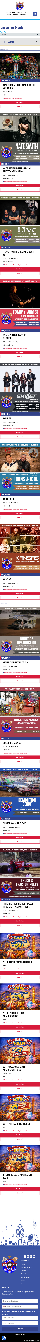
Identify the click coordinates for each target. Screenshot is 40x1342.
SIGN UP (20, 1329)
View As (3, 32)
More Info (20, 106)
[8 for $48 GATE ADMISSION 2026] (20, 1158)
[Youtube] (34, 1256)
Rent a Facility (25, 1277)
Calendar (24, 1274)
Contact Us (24, 1271)
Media (23, 1280)
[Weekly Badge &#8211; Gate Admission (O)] (20, 996)
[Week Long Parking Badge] (20, 946)
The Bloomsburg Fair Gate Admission (13, 98)
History (23, 1264)
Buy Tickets (20, 102)
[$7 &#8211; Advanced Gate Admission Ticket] (20, 1050)
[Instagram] (31, 1256)
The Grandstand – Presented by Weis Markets (15, 181)
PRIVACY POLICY (20, 1335)
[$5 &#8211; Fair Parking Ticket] (20, 1107)
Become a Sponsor (27, 1267)
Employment (25, 1284)
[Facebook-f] (25, 1256)
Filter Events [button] (8, 42)
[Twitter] (28, 1256)
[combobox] (4, 1306)
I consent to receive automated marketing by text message (19, 1313)
